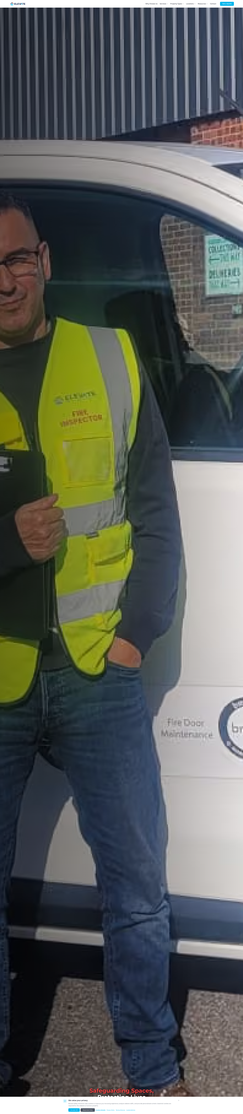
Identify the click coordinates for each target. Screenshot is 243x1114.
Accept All (74, 1110)
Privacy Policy (111, 1110)
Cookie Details (100, 1110)
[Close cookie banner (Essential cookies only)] (178, 1100)
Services (163, 4)
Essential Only (88, 1110)
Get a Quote (227, 4)
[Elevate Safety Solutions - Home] (17, 3)
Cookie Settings (130, 1110)
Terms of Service (120, 1110)
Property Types (176, 4)
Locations (190, 4)
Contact (213, 4)
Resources (202, 4)
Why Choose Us (151, 4)
